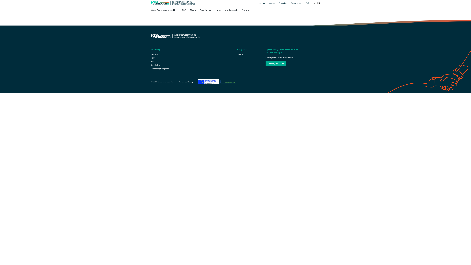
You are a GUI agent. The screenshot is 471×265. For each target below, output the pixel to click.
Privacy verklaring (186, 82)
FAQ (307, 3)
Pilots (193, 10)
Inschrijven (273, 64)
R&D (184, 10)
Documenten (296, 3)
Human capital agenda (226, 10)
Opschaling (205, 10)
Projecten (283, 3)
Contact (246, 10)
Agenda (272, 3)
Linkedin (240, 54)
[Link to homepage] (185, 3)
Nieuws (262, 3)
